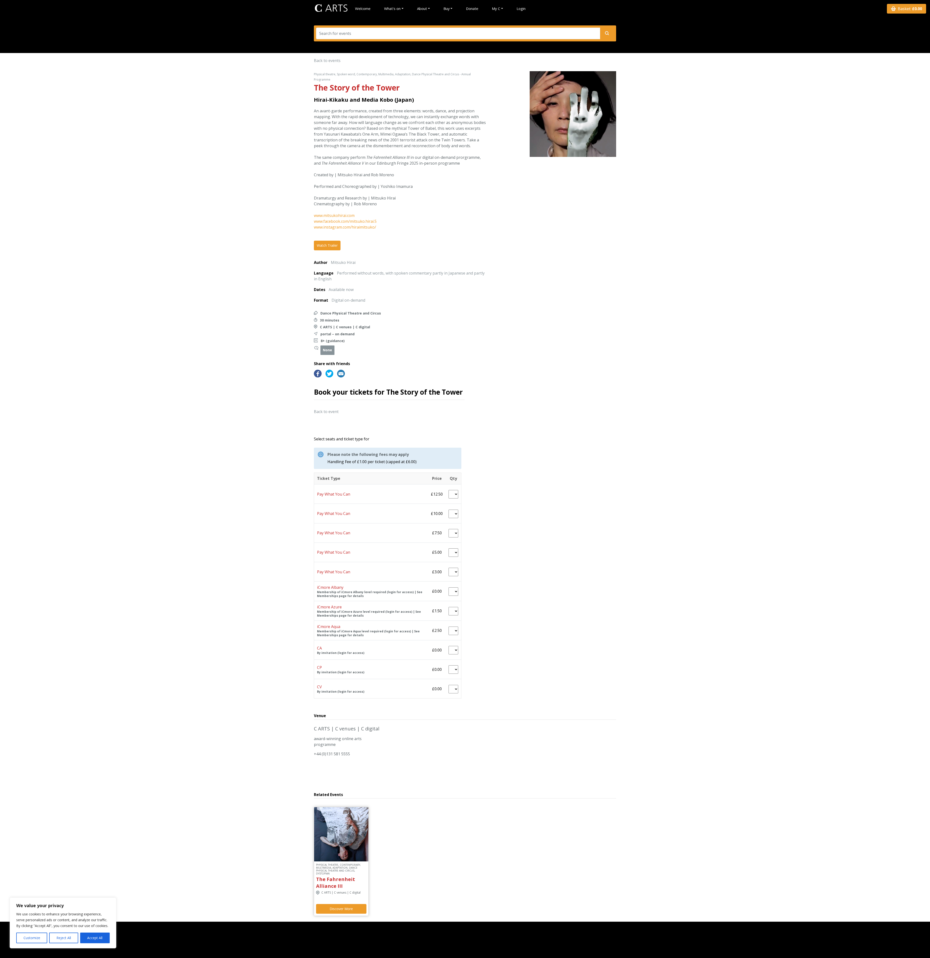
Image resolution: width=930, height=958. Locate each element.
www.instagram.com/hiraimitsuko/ (345, 227)
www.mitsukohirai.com (334, 215)
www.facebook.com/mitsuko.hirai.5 (345, 221)
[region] (63, 922)
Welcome (363, 8)
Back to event (326, 411)
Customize (31, 937)
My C (496, 8)
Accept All (94, 937)
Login (521, 8)
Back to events (327, 60)
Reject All (63, 937)
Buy (446, 8)
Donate (472, 8)
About (422, 8)
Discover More (341, 908)
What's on (392, 8)
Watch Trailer (327, 245)
